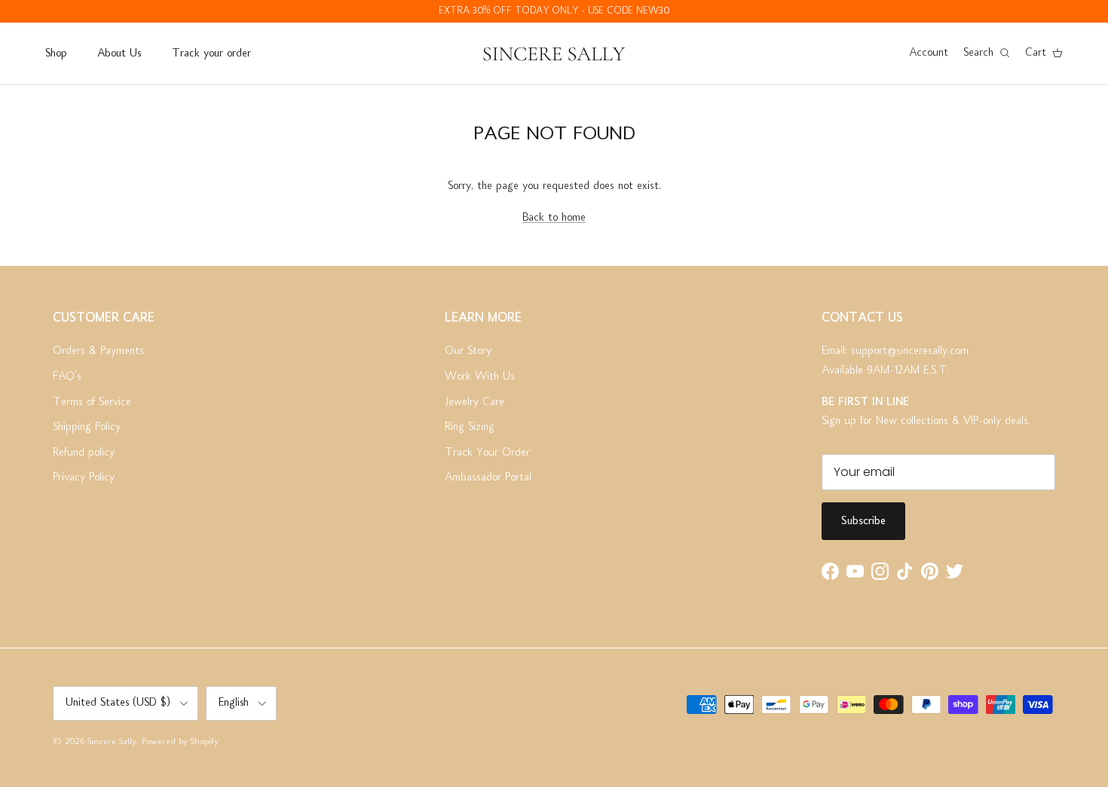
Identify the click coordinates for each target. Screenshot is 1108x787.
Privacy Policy (84, 477)
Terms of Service (92, 402)
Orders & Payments (98, 351)
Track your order (211, 53)
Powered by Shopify (180, 742)
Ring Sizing (469, 427)
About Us (119, 53)
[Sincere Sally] (554, 53)
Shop (55, 53)
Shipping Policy (87, 427)
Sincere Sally (111, 742)
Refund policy (84, 453)
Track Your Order (487, 453)
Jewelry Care (474, 402)
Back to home (554, 218)
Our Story (468, 351)
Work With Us (480, 377)
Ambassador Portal (488, 477)
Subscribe (863, 521)
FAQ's (67, 377)
